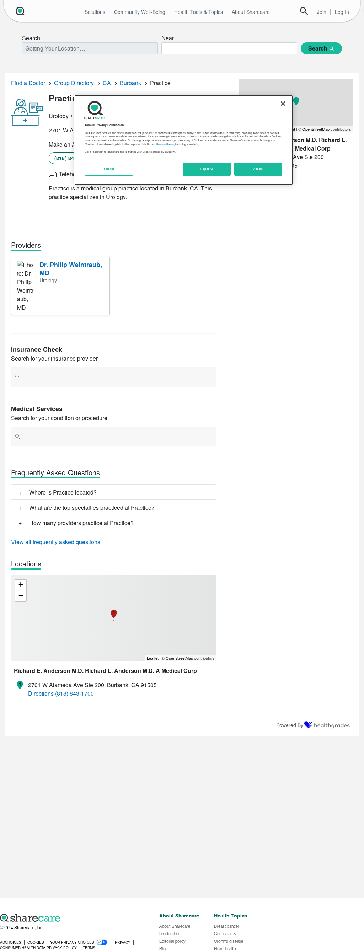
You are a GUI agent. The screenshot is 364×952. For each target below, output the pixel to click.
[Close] (283, 103)
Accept (257, 169)
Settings (109, 169)
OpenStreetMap (179, 658)
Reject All (206, 169)
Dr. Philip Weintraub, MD (70, 268)
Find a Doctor (28, 83)
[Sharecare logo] (76, 917)
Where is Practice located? (63, 492)
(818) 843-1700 (72, 158)
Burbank (130, 83)
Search (304, 11)
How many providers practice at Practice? (81, 523)
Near (167, 38)
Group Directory (74, 83)
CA (107, 83)
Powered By (289, 724)
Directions (41, 693)
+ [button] (20, 584)
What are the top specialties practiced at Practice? (92, 507)
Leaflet (153, 658)
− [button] (20, 595)
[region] (183, 140)
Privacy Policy (165, 144)
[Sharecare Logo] (19, 11)
